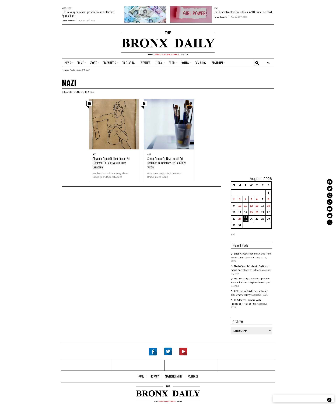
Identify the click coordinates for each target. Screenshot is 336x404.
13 (256, 205)
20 (256, 212)
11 (245, 205)
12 (251, 205)
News (216, 8)
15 (268, 205)
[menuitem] (68, 63)
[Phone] (329, 222)
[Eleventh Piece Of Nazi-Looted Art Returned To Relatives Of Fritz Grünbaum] (114, 123)
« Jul (233, 234)
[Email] (329, 215)
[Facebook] (329, 182)
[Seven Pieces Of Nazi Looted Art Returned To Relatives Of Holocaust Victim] (169, 123)
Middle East (67, 8)
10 (239, 205)
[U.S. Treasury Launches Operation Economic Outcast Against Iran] (145, 14)
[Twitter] (329, 188)
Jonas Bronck (68, 20)
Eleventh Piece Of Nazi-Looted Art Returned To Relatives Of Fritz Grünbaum (111, 162)
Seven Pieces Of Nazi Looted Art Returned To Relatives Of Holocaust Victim (166, 162)
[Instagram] (329, 195)
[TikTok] (329, 202)
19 (251, 212)
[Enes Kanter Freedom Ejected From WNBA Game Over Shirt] (191, 14)
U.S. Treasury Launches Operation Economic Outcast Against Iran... (88, 14)
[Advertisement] (82, 42)
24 (239, 218)
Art (94, 154)
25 (245, 217)
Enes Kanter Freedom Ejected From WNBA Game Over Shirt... (244, 12)
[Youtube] (329, 209)
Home (65, 70)
